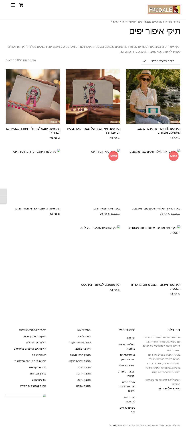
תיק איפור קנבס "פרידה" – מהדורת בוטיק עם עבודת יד (33, 130)
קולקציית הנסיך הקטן (34, 336)
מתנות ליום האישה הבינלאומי (30, 361)
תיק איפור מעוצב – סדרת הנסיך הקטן (37, 208)
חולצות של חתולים (36, 342)
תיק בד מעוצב (83, 348)
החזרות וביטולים (126, 365)
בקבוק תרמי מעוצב (80, 355)
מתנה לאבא (84, 336)
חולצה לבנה (84, 367)
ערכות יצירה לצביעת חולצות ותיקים (127, 386)
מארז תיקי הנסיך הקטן (106, 208)
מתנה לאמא (84, 330)
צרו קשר (131, 338)
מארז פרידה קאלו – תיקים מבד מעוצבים (156, 208)
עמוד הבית (173, 22)
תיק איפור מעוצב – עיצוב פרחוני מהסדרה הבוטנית (155, 286)
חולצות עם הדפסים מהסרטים (30, 348)
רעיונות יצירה (39, 355)
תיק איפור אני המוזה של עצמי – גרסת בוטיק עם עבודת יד (93, 130)
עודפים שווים (39, 379)
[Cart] (21, 5)
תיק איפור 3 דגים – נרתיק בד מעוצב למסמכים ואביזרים (159, 130)
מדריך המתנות (38, 373)
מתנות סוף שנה (37, 367)
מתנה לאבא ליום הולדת (33, 386)
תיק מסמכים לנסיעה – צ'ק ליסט (100, 284)
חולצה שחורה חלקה (80, 361)
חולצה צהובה (83, 386)
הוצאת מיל (114, 425)
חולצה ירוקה (84, 379)
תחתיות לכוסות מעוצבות (32, 330)
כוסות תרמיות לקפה (80, 342)
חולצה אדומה (83, 373)
